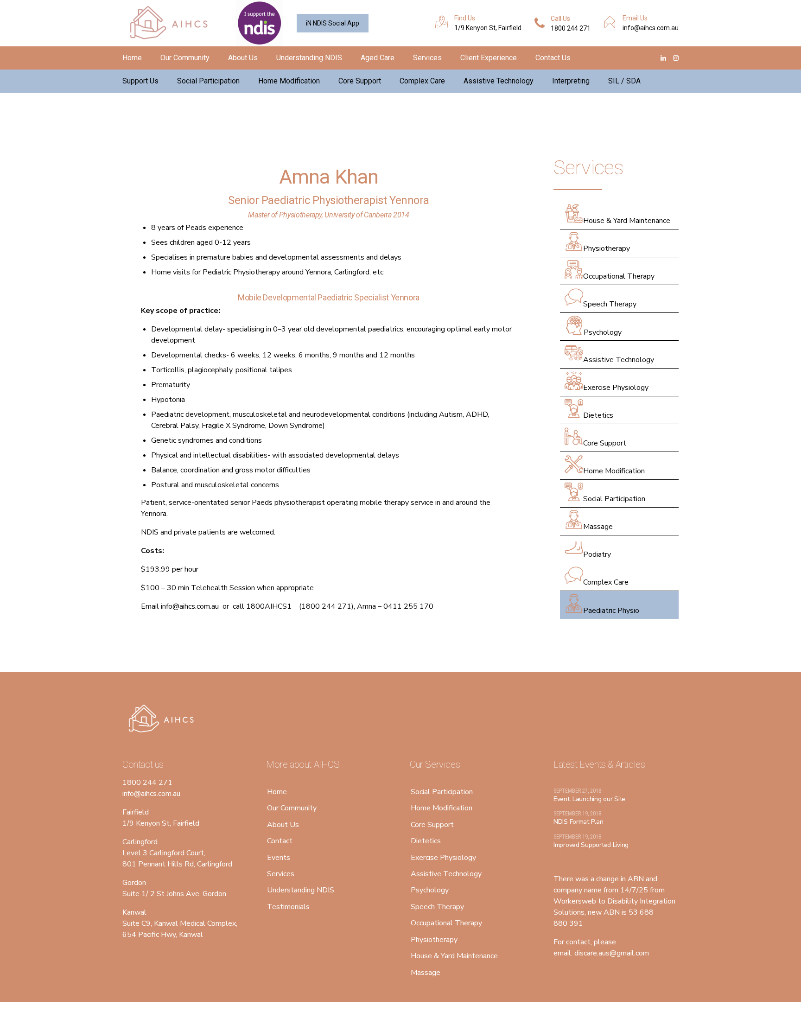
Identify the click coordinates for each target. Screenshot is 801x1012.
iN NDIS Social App (332, 23)
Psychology (603, 332)
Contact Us (553, 57)
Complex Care (422, 80)
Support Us (140, 80)
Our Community (185, 57)
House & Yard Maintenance (626, 221)
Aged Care (377, 57)
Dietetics (598, 415)
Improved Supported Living (591, 844)
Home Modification (289, 80)
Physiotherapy (606, 248)
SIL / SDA (624, 80)
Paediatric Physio (611, 610)
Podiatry (597, 554)
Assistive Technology (499, 80)
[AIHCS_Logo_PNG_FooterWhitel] (164, 719)
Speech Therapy (609, 304)
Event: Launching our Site (589, 799)
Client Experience (488, 57)
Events (278, 858)
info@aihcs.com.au (190, 606)
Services (427, 57)
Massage (598, 527)
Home (132, 57)
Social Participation (208, 80)
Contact (279, 841)
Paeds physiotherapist (288, 502)
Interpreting (571, 80)
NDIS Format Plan (578, 821)
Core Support (359, 80)
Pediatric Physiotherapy (241, 272)
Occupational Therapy (619, 276)
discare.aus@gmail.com (611, 953)
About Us (243, 57)
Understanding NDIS (309, 57)
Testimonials (288, 907)
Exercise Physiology (615, 387)
